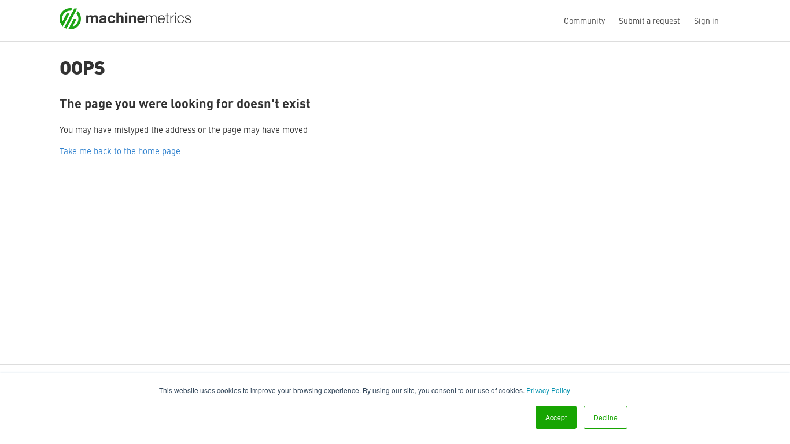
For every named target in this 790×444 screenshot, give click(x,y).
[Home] (125, 26)
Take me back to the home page (120, 151)
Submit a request (649, 20)
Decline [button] (605, 417)
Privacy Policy (548, 390)
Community (584, 20)
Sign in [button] (706, 20)
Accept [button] (556, 417)
